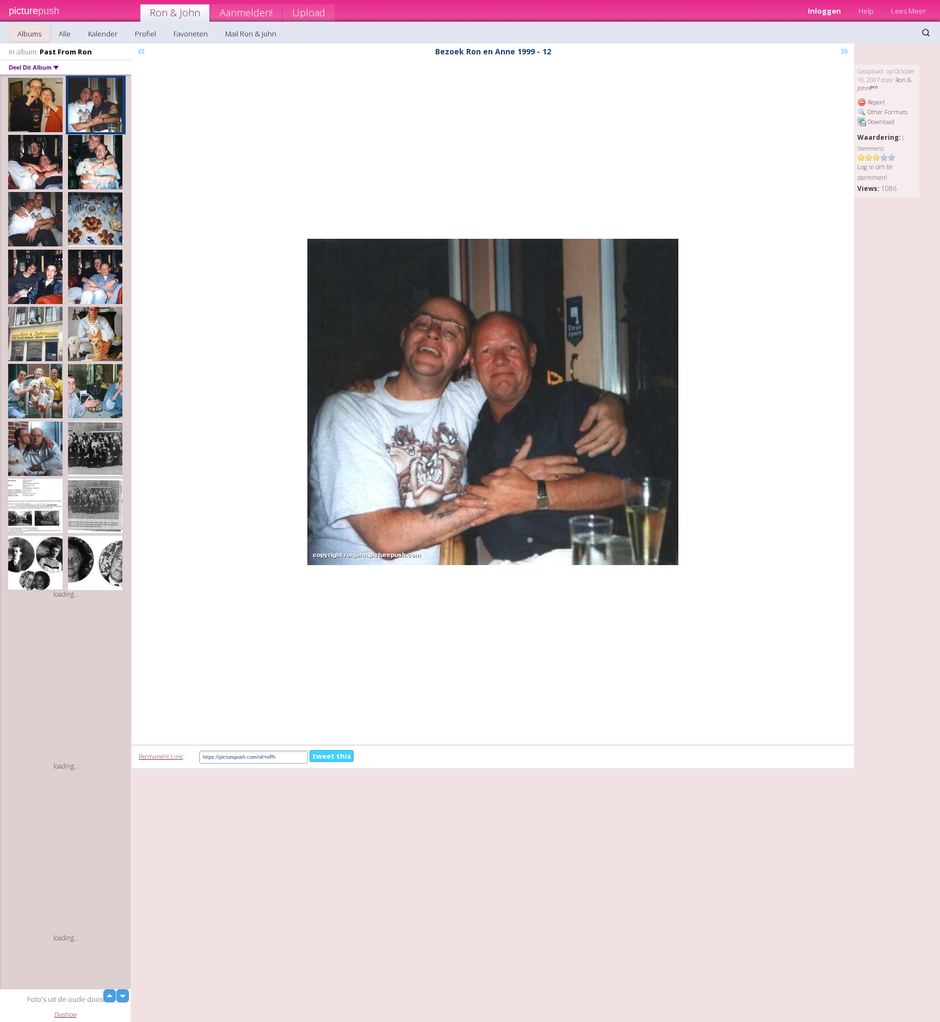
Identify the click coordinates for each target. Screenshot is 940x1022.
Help (866, 11)
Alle (65, 34)
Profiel (145, 34)
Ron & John (175, 12)
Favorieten (191, 34)
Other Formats (886, 112)
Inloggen (824, 11)
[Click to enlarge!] (492, 402)
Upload (308, 12)
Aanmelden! (246, 12)
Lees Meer (908, 11)
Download (880, 121)
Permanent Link (161, 756)
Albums (29, 34)
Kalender (103, 34)
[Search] (926, 32)
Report (875, 102)
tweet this (331, 756)
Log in (865, 167)
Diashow (65, 1014)
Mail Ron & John (250, 34)
